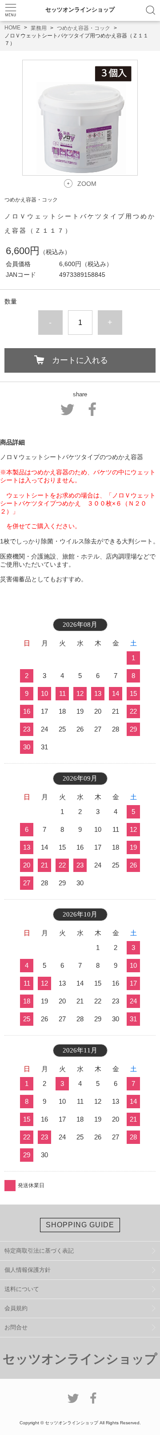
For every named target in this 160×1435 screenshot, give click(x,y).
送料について (21, 1289)
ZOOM (86, 183)
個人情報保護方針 (27, 1269)
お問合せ (16, 1327)
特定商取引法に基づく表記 (39, 1250)
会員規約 (16, 1308)
